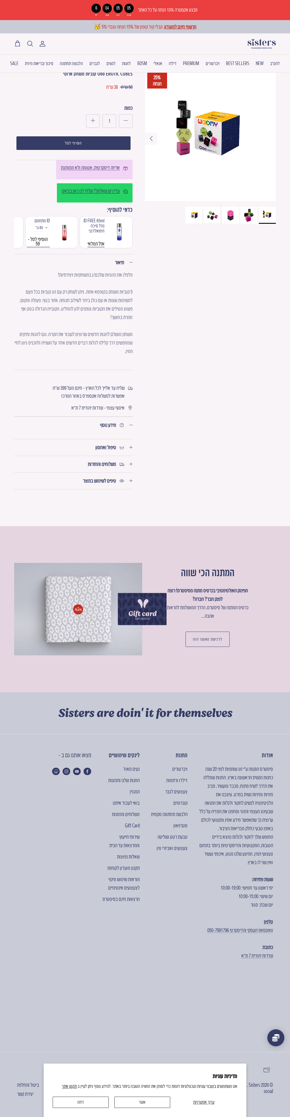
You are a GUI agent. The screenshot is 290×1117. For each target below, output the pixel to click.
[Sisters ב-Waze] (56, 771)
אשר (142, 1102)
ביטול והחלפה (28, 1085)
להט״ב (275, 63)
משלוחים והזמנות (126, 814)
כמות (128, 108)
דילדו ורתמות (176, 780)
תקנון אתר (69, 1086)
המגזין (135, 791)
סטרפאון (180, 825)
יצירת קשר (25, 1094)
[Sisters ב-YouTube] (77, 771)
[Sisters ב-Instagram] (66, 771)
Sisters (254, 1085)
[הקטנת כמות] (126, 121)
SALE (14, 63)
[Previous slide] (22, 232)
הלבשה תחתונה (71, 63)
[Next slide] (124, 232)
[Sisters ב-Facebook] (87, 771)
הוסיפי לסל (73, 143)
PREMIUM (191, 63)
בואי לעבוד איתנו (126, 803)
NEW (260, 63)
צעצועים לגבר (176, 791)
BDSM (142, 63)
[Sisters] (262, 44)
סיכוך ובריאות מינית (39, 63)
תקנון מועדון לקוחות (123, 868)
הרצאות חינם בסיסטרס (121, 899)
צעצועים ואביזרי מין (172, 848)
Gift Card (132, 825)
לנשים (111, 63)
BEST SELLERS (237, 63)
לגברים (94, 63)
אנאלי (157, 63)
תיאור (119, 262)
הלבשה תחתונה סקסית (169, 814)
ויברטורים (212, 63)
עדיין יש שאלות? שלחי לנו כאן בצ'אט (91, 191)
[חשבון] (43, 43)
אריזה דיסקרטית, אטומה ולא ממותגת (90, 167)
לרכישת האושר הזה (207, 639)
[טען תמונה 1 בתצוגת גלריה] (210, 135)
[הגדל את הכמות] (93, 121)
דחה (80, 1102)
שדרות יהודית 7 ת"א (257, 955)
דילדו (172, 63)
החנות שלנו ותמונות (124, 780)
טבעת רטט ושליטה (172, 837)
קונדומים (180, 803)
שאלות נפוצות (128, 856)
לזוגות (126, 63)
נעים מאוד (131, 769)
